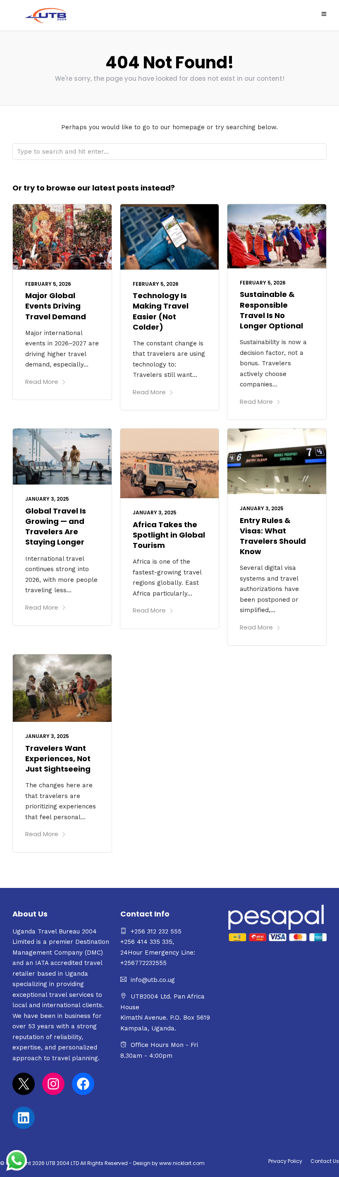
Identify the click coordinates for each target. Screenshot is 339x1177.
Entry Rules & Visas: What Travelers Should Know (273, 536)
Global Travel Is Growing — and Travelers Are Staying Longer (55, 526)
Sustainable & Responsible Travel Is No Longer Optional (271, 310)
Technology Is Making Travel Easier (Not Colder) (161, 311)
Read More (41, 381)
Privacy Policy (285, 1161)
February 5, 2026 (48, 283)
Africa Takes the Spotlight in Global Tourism (169, 534)
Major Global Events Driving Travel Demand (55, 305)
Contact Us (324, 1161)
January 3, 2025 (47, 498)
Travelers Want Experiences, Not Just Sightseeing (58, 758)
